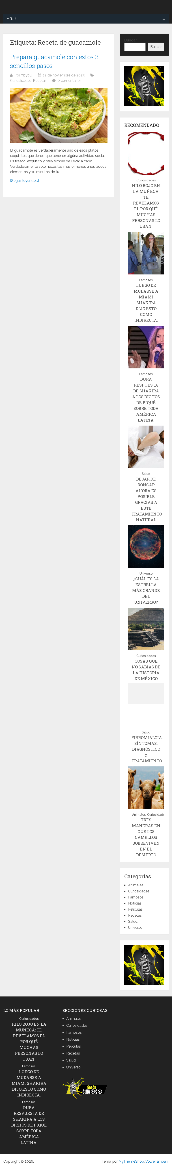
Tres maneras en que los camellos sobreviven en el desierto (146, 837)
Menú (11, 19)
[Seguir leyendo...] (24, 180)
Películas (135, 909)
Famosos (146, 280)
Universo (146, 573)
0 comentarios (70, 80)
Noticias (135, 903)
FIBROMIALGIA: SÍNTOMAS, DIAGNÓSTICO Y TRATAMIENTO (147, 749)
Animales (139, 814)
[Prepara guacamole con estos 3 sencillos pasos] (59, 115)
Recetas (40, 80)
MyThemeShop (131, 1161)
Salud (146, 474)
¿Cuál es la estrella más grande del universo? (146, 590)
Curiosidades (20, 80)
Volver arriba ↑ (157, 1161)
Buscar (130, 40)
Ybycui (26, 75)
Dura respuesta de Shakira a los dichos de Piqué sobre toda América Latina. (29, 1125)
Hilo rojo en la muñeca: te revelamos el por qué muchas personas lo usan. (29, 1041)
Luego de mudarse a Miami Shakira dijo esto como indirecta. (146, 303)
